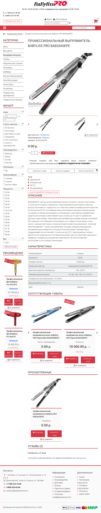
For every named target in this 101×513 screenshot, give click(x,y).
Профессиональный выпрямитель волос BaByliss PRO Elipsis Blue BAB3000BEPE (46, 335)
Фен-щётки (7, 51)
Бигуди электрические (12, 76)
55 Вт (7, 219)
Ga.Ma (8, 159)
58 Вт (7, 222)
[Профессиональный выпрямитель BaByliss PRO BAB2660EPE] (46, 124)
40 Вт (7, 207)
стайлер (8, 178)
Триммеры (7, 67)
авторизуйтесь (45, 458)
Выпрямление (36, 188)
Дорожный (35, 179)
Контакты (83, 491)
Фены (5, 46)
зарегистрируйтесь (64, 458)
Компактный (35, 182)
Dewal (7, 156)
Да (6, 170)
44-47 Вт (8, 210)
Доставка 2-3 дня (12, 134)
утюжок (8, 181)
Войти (49, 19)
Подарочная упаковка (12, 99)
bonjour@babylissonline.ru (17, 490)
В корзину (8, 302)
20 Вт (7, 192)
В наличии (9, 127)
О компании (59, 477)
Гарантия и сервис (62, 488)
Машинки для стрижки (13, 63)
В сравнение (15, 307)
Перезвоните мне (12, 21)
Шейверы (7, 72)
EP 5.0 (33, 185)
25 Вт (7, 195)
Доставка (58, 482)
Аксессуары (8, 84)
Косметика (7, 88)
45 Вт (7, 213)
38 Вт (7, 204)
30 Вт (7, 198)
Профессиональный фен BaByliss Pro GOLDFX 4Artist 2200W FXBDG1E (15, 284)
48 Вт (7, 216)
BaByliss (8, 153)
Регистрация (61, 19)
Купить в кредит (63, 171)
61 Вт (7, 228)
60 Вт (7, 225)
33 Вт (7, 201)
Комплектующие (10, 80)
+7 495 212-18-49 (12, 13)
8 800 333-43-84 (12, 15)
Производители (61, 480)
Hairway (8, 162)
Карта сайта (84, 494)
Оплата (57, 485)
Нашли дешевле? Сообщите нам (43, 192)
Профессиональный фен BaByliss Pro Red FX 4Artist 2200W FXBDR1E (15, 336)
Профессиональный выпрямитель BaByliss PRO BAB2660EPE (45, 414)
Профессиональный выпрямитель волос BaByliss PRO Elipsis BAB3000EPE (79, 335)
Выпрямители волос (14, 34)
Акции (81, 477)
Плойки (6, 59)
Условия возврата (62, 491)
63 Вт (7, 231)
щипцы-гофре (11, 184)
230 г (7, 242)
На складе (9, 130)
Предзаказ (9, 137)
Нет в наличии (11, 140)
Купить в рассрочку (86, 171)
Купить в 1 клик (18, 302)
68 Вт (7, 234)
